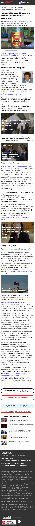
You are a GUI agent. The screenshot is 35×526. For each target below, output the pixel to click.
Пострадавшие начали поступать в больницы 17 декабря (14, 54)
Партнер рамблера (17, 517)
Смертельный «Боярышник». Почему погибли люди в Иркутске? (16, 123)
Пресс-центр (26, 461)
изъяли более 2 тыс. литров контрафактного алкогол (17, 302)
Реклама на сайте (18, 456)
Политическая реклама (10, 461)
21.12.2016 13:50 (5, 7)
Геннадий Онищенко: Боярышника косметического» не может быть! (15, 230)
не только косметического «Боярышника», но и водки (15, 217)
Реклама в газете (8, 458)
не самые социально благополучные (16, 94)
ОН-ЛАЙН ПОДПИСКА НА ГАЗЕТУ (12, 463)
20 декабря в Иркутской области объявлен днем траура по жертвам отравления (21, 425)
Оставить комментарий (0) (17, 397)
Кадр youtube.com (11, 50)
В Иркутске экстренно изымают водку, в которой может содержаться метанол (20, 431)
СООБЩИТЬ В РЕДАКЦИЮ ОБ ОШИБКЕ (14, 466)
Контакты (5, 456)
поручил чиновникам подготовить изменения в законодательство (13, 375)
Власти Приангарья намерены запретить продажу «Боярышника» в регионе (20, 419)
